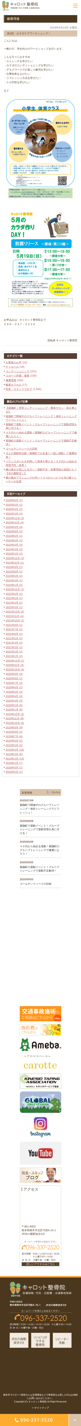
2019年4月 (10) (15, 749)
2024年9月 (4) (14, 527)
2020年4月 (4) (14, 696)
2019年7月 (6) (14, 736)
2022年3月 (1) (14, 607)
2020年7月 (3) (14, 682)
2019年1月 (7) (14, 763)
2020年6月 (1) (14, 687)
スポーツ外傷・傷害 (17, 375)
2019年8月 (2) (14, 731)
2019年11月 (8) (15, 718)
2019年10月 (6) (15, 723)
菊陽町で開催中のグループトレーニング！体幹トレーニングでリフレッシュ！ (39, 808)
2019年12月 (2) (15, 714)
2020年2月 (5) (14, 705)
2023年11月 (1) (15, 562)
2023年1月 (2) (14, 585)
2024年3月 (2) (14, 549)
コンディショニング (17, 371)
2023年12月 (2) (15, 558)
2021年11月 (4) (15, 616)
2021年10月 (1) (15, 620)
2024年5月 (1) (14, 540)
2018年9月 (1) (14, 767)
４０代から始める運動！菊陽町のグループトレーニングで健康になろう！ (39, 850)
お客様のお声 (13, 362)
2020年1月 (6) (14, 709)
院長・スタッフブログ (19, 389)
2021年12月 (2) (15, 611)
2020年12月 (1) (15, 660)
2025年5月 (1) (14, 504)
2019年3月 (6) (14, 754)
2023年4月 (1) (14, 580)
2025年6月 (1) (14, 500)
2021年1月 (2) (14, 656)
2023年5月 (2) (14, 575)
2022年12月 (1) (15, 589)
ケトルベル (12, 366)
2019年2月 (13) (15, 758)
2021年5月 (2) (14, 638)
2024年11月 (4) (15, 522)
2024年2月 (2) (14, 553)
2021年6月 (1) (14, 633)
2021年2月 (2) (14, 651)
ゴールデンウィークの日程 (21, 448)
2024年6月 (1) (14, 535)
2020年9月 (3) (14, 673)
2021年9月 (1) (14, 625)
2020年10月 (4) (15, 669)
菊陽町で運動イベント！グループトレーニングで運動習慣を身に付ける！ (39, 829)
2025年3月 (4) (14, 513)
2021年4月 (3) (14, 642)
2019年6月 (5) (14, 740)
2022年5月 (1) (14, 598)
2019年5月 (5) (14, 745)
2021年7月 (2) (14, 629)
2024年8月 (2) (14, 531)
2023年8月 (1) (14, 571)
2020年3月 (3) (14, 700)
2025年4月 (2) (14, 509)
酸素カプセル (13, 384)
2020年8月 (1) (14, 678)
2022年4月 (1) (14, 602)
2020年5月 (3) (14, 691)
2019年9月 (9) (14, 727)
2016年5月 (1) (14, 771)
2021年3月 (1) (14, 647)
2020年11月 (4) (15, 665)
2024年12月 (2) (15, 518)
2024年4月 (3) (14, 544)
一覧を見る (55, 792)
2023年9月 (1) (14, 567)
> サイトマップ (40, 1407)
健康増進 (11, 380)
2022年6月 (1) (14, 593)
